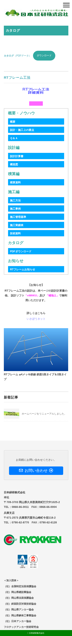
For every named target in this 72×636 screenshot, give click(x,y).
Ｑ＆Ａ (14, 138)
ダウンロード (44, 55)
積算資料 (15, 182)
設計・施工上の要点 (22, 129)
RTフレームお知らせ (22, 269)
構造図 (14, 164)
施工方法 (15, 200)
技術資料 (15, 233)
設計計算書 (16, 156)
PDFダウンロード (20, 251)
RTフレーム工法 (17, 78)
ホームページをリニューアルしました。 (44, 413)
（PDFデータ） (17, 55)
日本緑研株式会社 (36, 633)
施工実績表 (16, 225)
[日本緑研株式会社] (36, 11)
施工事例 (15, 208)
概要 (12, 121)
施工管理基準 (18, 216)
